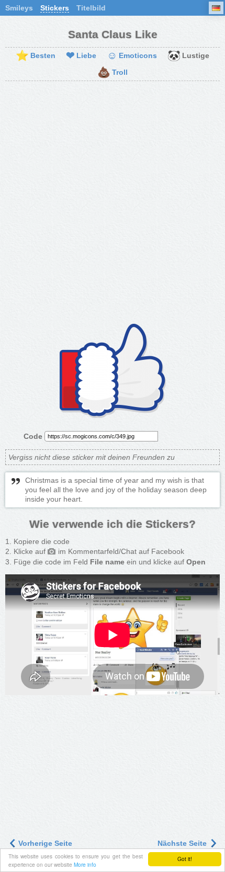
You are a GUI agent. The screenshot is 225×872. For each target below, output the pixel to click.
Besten (35, 56)
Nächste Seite (183, 843)
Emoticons (132, 56)
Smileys (19, 8)
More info (85, 864)
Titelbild (91, 8)
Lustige (188, 56)
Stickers (54, 8)
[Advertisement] (112, 204)
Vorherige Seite (44, 843)
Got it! (184, 859)
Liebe (81, 56)
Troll (112, 72)
